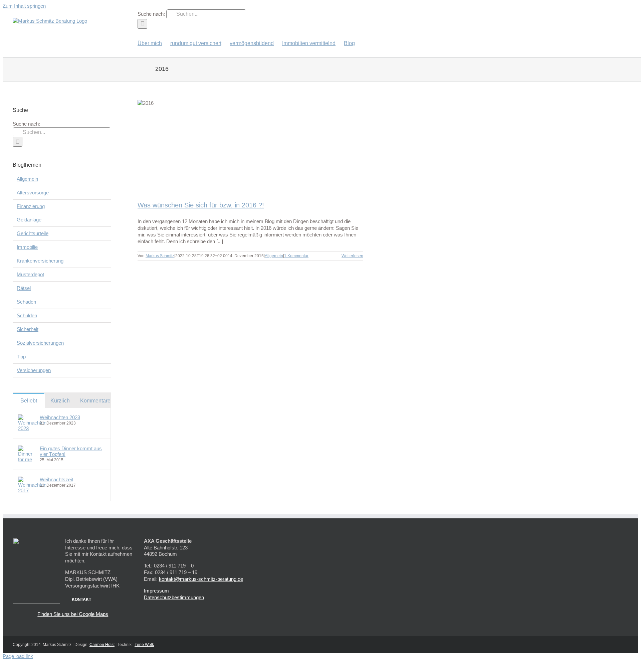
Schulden (27, 315)
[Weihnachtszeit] (32, 490)
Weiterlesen (352, 256)
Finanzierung (31, 206)
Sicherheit (27, 329)
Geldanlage (29, 219)
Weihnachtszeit (56, 479)
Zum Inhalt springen (24, 6)
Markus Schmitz (160, 256)
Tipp (21, 356)
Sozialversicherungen (40, 343)
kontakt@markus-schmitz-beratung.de (201, 579)
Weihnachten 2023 (60, 417)
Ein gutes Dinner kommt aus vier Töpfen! (71, 451)
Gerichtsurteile (32, 233)
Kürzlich (60, 400)
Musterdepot (30, 274)
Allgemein (274, 256)
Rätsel (24, 288)
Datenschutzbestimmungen (174, 597)
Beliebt (28, 400)
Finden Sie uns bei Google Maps (72, 614)
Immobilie (27, 247)
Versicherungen (34, 370)
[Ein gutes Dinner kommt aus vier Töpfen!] (26, 459)
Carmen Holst (102, 644)
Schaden (26, 302)
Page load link (18, 656)
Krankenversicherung (40, 261)
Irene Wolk (144, 644)
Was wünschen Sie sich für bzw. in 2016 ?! (201, 205)
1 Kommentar (296, 256)
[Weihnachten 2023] (32, 428)
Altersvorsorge (33, 192)
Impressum (156, 591)
